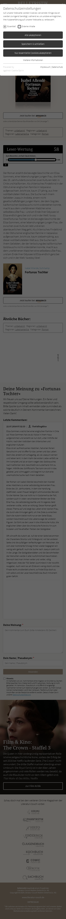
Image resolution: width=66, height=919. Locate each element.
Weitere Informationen (33, 60)
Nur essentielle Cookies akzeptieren (33, 52)
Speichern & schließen (33, 43)
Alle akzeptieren (33, 35)
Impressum (45, 67)
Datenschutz (57, 67)
